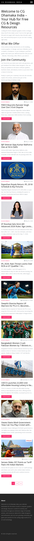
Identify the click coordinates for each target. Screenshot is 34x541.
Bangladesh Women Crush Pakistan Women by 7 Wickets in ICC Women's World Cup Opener (16, 344)
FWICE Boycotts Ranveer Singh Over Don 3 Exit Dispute (15, 106)
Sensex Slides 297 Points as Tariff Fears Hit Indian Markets (16, 463)
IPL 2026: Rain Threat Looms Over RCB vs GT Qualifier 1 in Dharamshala (16, 265)
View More (6, 118)
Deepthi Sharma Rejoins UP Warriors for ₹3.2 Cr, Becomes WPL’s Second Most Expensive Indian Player (15, 304)
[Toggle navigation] (31, 2)
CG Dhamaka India (11, 2)
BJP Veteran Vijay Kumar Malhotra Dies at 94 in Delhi (16, 145)
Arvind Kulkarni (5, 102)
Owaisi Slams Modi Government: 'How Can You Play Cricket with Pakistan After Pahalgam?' (16, 423)
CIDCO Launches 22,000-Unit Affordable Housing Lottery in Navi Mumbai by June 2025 (17, 384)
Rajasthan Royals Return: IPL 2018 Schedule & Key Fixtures (17, 185)
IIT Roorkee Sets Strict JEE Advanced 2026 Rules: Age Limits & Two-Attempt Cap (16, 225)
